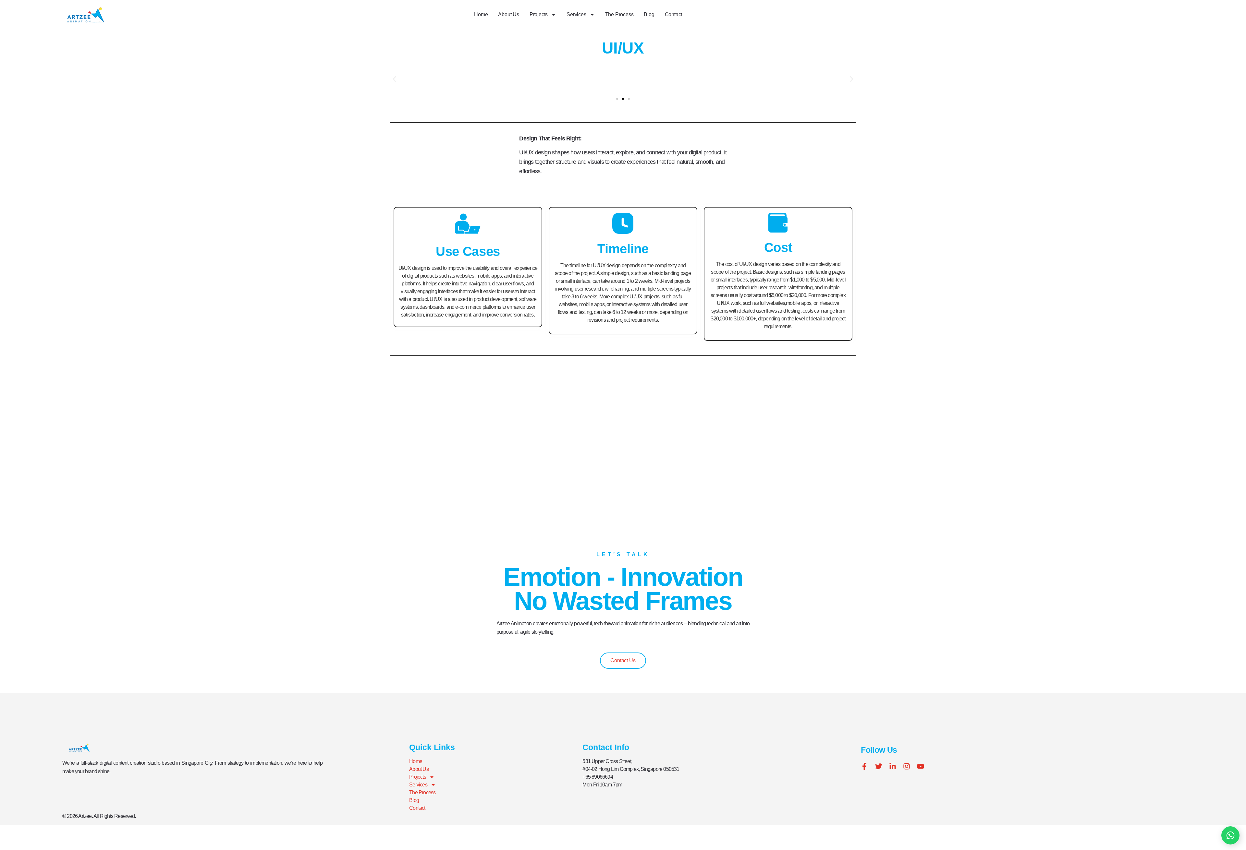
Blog (649, 14)
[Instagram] (906, 766)
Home (481, 14)
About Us (508, 14)
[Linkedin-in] (892, 766)
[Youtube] (920, 766)
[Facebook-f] (864, 766)
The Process (619, 14)
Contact (673, 14)
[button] (394, 79)
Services (576, 14)
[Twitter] (878, 766)
